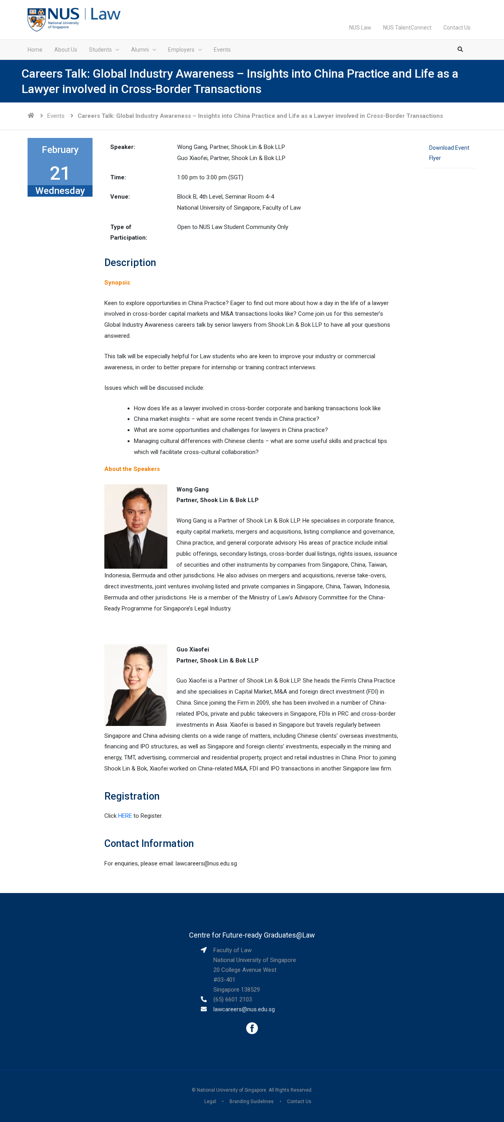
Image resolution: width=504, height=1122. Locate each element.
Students (100, 50)
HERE (125, 815)
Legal (210, 1101)
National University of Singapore (231, 1090)
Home (35, 50)
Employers (181, 50)
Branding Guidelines (252, 1101)
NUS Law (360, 27)
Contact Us (457, 27)
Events (222, 50)
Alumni (140, 50)
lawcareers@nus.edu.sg (244, 1009)
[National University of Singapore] (53, 19)
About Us (65, 50)
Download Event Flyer (449, 153)
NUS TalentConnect (407, 27)
